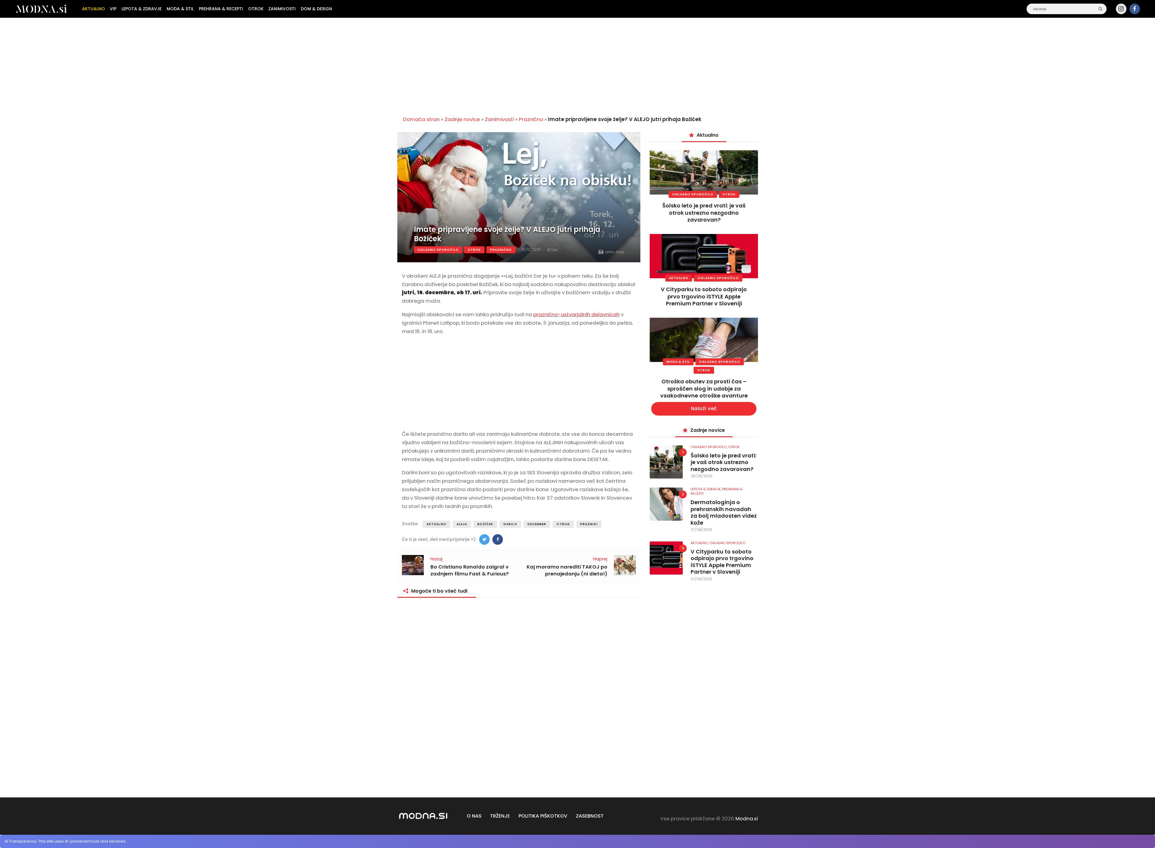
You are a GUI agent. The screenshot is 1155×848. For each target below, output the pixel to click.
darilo (510, 524)
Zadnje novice (462, 119)
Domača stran (421, 119)
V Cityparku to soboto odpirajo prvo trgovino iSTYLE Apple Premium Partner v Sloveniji (704, 296)
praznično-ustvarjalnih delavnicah (576, 314)
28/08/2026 (702, 476)
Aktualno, (700, 543)
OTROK (474, 250)
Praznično (531, 119)
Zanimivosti (499, 119)
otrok (563, 524)
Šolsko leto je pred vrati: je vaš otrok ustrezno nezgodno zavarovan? (704, 212)
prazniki (589, 524)
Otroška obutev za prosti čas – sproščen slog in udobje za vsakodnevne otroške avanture (704, 388)
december (537, 524)
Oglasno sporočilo (438, 250)
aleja (462, 524)
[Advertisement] (577, 64)
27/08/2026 (701, 529)
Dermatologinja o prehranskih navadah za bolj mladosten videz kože (724, 512)
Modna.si (746, 818)
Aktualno (436, 524)
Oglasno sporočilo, (709, 446)
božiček (485, 524)
